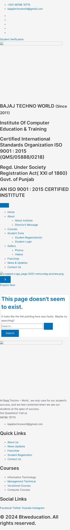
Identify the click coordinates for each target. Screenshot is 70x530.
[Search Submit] (48, 326)
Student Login (23, 241)
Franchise (13, 258)
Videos (19, 254)
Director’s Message (26, 224)
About (11, 216)
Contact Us (14, 267)
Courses (12, 229)
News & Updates (17, 262)
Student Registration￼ (28, 237)
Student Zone (15, 233)
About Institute (24, 220)
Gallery (11, 245)
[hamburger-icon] (4, 205)
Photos (19, 250)
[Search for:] (27, 326)
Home (11, 212)
